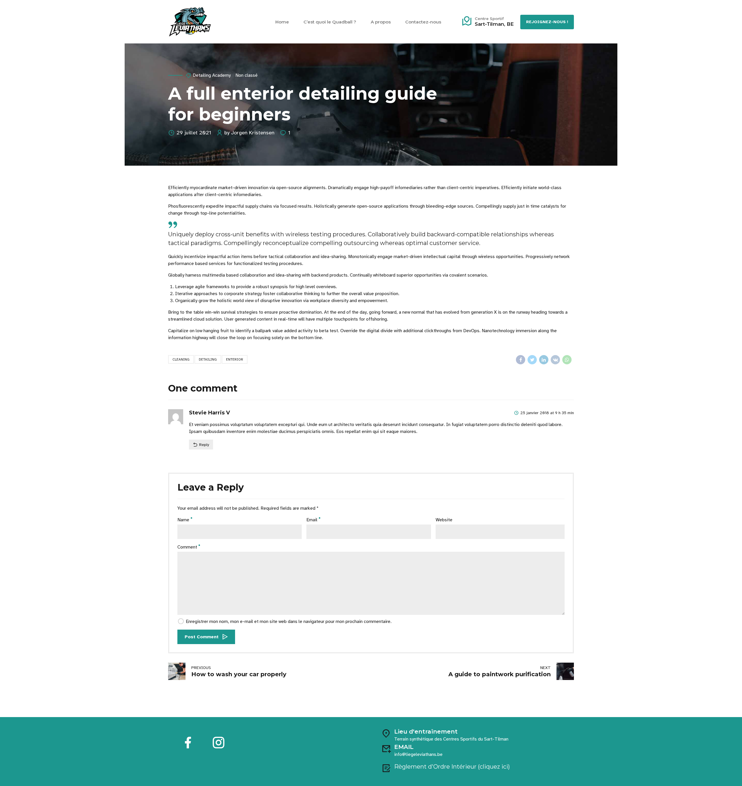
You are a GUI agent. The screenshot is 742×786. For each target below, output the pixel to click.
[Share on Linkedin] (543, 359)
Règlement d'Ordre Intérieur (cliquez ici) (452, 766)
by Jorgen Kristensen (249, 132)
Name (183, 520)
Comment (187, 547)
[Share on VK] (555, 359)
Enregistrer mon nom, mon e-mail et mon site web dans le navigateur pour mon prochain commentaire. (289, 621)
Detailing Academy (212, 75)
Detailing (208, 359)
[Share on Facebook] (520, 359)
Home (282, 22)
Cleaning (181, 359)
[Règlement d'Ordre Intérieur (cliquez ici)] (386, 768)
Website (444, 520)
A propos (381, 22)
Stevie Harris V (209, 413)
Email (311, 520)
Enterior (234, 359)
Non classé (246, 75)
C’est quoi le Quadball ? (329, 22)
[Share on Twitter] (532, 359)
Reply (204, 444)
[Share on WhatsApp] (567, 359)
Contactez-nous (423, 22)
